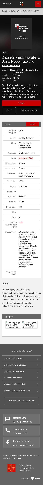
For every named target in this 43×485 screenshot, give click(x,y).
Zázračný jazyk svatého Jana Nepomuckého (32, 11)
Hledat (37, 3)
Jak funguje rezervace (14, 371)
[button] (21, 34)
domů (4, 11)
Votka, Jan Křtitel (11, 65)
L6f (21, 222)
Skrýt (32, 124)
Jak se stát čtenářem (13, 359)
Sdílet (9, 110)
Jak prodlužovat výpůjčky (15, 365)
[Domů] (21, 4)
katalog (15, 11)
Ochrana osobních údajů (14, 384)
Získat (21, 103)
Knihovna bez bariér (13, 378)
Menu (6, 3)
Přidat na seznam (29, 110)
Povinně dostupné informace (17, 390)
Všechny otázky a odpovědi (21, 401)
